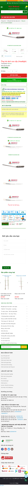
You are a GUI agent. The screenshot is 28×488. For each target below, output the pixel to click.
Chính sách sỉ (4, 383)
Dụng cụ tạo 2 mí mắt (6, 293)
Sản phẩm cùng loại (8, 272)
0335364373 (21, 419)
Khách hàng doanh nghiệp (7, 374)
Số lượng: (3, 71)
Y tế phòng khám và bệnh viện (8, 316)
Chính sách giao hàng (6, 362)
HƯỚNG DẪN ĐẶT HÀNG (7, 333)
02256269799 (13, 431)
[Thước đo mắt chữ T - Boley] (21, 281)
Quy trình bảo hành (5, 358)
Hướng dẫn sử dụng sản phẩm (8, 335)
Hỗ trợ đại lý (4, 378)
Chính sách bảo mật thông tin (8, 367)
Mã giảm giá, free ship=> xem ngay (9, 306)
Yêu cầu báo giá (4, 380)
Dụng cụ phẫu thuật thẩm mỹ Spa (8, 318)
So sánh (2, 485)
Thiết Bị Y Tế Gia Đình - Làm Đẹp (8, 309)
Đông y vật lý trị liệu (5, 328)
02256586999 (18, 411)
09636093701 (4, 413)
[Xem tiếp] (4, 85)
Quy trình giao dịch (5, 355)
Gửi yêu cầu (6, 267)
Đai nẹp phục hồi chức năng (7, 326)
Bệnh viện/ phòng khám (6, 376)
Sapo (17, 483)
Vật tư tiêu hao (4, 330)
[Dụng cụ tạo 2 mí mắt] (7, 283)
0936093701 (9, 440)
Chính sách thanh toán (6, 360)
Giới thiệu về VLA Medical (7, 387)
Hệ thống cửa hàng (23, 3)
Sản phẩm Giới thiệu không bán (8, 323)
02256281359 (19, 416)
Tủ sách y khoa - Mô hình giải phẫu (9, 311)
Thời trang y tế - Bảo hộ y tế (7, 321)
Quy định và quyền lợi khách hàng (9, 343)
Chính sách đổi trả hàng (6, 364)
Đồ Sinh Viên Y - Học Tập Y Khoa (8, 313)
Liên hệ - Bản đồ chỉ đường (7, 385)
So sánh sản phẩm (5, 338)
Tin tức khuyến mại (5, 340)
